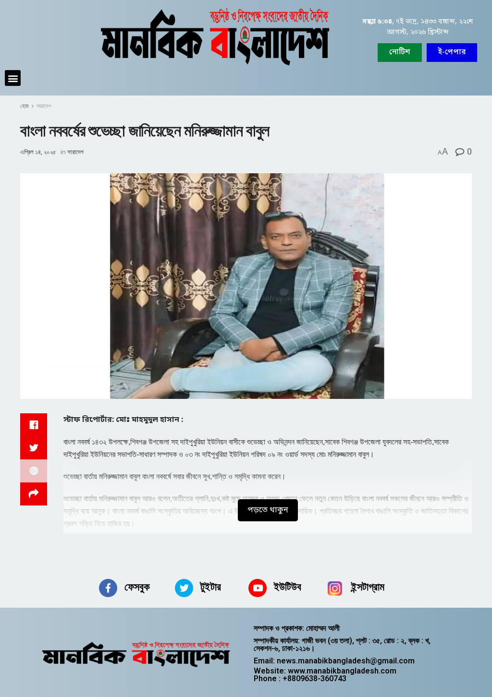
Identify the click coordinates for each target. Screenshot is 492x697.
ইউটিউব (288, 587)
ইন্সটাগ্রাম (367, 587)
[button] (452, 52)
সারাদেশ (44, 106)
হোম (24, 106)
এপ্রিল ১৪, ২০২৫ (38, 152)
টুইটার (210, 587)
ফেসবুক (137, 587)
